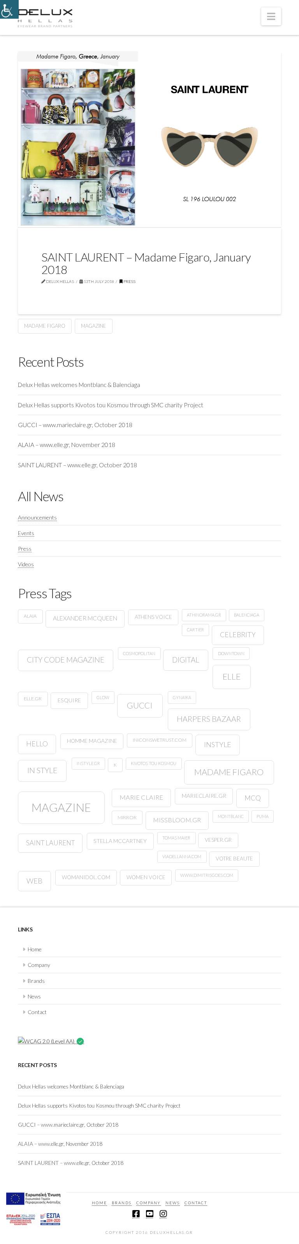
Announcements (37, 517)
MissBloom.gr (177, 819)
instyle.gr (88, 763)
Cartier (195, 629)
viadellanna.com (181, 856)
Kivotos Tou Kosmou (153, 763)
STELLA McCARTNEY (120, 841)
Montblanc (231, 816)
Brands (36, 980)
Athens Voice (153, 617)
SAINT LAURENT (50, 843)
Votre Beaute (234, 858)
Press (129, 281)
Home (35, 949)
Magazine (93, 326)
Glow (103, 697)
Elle (232, 676)
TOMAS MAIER (176, 837)
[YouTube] (149, 1214)
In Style (42, 770)
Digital (185, 659)
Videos (26, 564)
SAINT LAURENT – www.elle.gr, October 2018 (77, 464)
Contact (37, 1012)
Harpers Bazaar (209, 718)
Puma (263, 816)
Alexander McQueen (85, 618)
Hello (37, 744)
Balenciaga (246, 614)
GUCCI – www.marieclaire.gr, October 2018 (75, 424)
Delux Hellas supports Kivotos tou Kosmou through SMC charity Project (110, 404)
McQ (252, 798)
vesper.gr (218, 840)
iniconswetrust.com (159, 740)
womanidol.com (86, 877)
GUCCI (140, 705)
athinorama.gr (204, 614)
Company (39, 964)
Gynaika (182, 697)
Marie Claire (141, 797)
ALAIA (30, 616)
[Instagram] (163, 1214)
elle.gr (33, 699)
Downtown (231, 653)
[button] (271, 16)
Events (26, 533)
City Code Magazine (65, 659)
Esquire (69, 700)
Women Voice (146, 877)
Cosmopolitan (139, 653)
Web (34, 880)
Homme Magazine (92, 741)
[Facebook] (135, 1214)
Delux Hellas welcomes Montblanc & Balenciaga (79, 384)
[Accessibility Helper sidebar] (9, 9)
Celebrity (238, 635)
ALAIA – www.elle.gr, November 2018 (66, 444)
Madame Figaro (44, 326)
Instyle (217, 744)
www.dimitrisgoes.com (206, 875)
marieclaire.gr (204, 795)
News (34, 996)
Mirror (127, 817)
